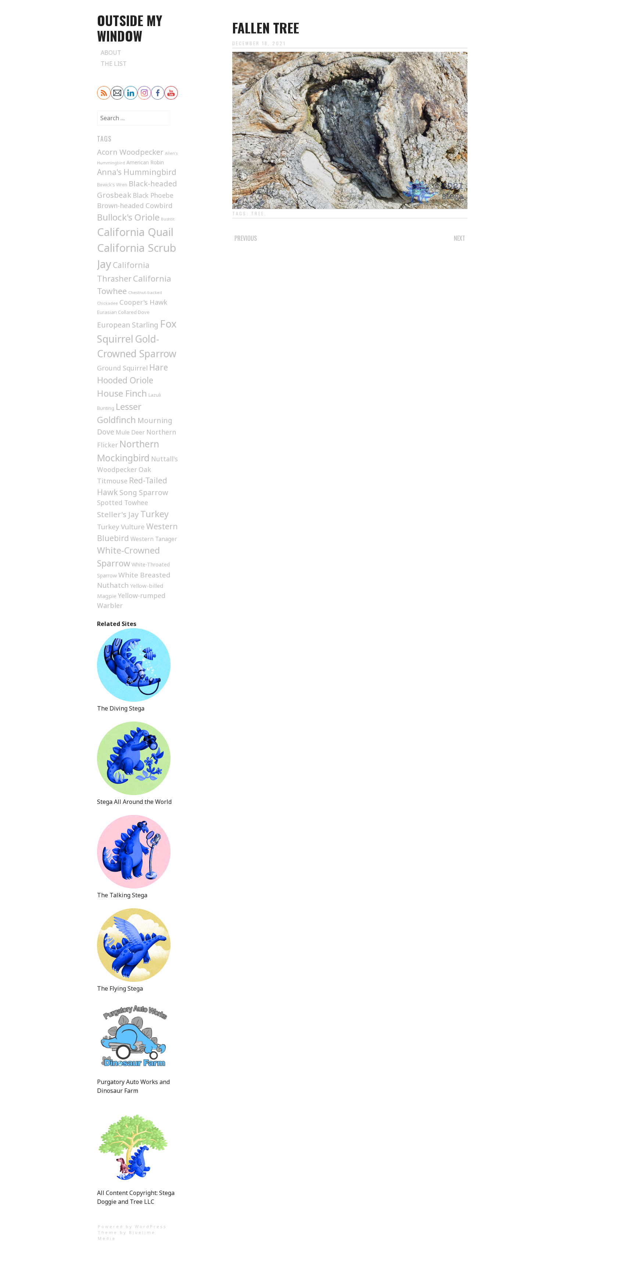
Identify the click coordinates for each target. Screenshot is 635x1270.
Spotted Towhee (122, 502)
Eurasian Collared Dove (123, 312)
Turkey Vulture (121, 526)
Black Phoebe (153, 195)
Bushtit (168, 219)
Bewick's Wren (112, 185)
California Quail (135, 232)
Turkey (154, 514)
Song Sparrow (143, 492)
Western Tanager (153, 539)
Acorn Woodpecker (130, 152)
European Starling (127, 325)
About (111, 53)
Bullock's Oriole (128, 217)
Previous (245, 238)
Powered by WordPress (132, 1226)
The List (114, 64)
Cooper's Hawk (143, 302)
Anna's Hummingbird (136, 172)
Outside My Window (129, 27)
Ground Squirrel (122, 368)
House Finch (122, 393)
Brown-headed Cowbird (134, 205)
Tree (257, 213)
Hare (158, 367)
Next (459, 238)
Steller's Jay (118, 514)
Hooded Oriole (125, 380)
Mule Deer (130, 432)
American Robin (145, 162)
